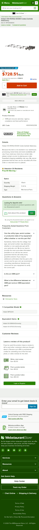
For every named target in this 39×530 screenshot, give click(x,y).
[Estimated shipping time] (9, 112)
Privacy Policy (24, 221)
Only (3, 71)
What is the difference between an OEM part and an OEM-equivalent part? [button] (17, 283)
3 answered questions (19, 25)
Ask (31, 213)
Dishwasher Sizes (17, 299)
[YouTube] (8, 450)
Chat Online (10, 493)
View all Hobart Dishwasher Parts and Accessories (24, 133)
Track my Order (19, 487)
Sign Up (33, 406)
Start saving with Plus (15, 419)
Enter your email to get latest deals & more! (19, 402)
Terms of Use (14, 221)
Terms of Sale (19, 503)
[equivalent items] (18, 319)
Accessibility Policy (19, 513)
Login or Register (19, 383)
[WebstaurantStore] (19, 437)
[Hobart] (8, 133)
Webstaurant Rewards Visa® (18, 94)
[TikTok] (19, 450)
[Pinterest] (25, 450)
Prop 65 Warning (8, 171)
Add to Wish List (19, 101)
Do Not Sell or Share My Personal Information (19, 517)
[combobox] (19, 8)
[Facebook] (14, 450)
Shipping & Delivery (27, 493)
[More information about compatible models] (20, 307)
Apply (35, 95)
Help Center (19, 481)
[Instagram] (3, 450)
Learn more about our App (17, 430)
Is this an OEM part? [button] (12, 274)
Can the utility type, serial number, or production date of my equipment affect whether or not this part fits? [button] (18, 235)
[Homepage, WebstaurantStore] (19, 3)
